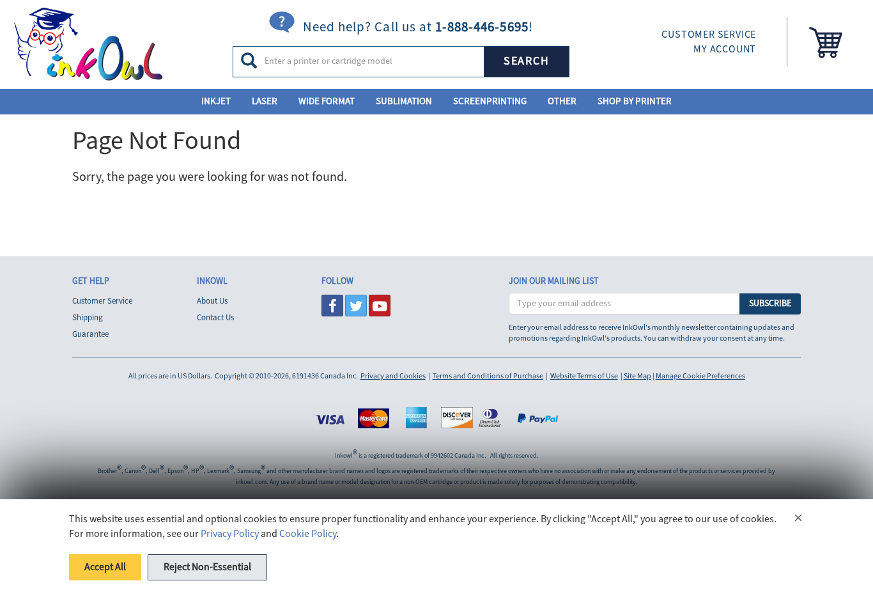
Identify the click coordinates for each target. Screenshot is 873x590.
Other (562, 101)
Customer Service (102, 301)
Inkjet (216, 101)
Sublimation (404, 101)
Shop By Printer (635, 101)
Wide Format (326, 101)
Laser (264, 101)
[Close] (798, 520)
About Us (212, 301)
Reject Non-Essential (207, 567)
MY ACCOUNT (724, 49)
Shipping (87, 317)
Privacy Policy (230, 534)
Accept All (105, 567)
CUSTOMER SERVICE (708, 34)
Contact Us (215, 317)
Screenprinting (490, 101)
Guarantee (90, 334)
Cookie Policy (307, 534)
